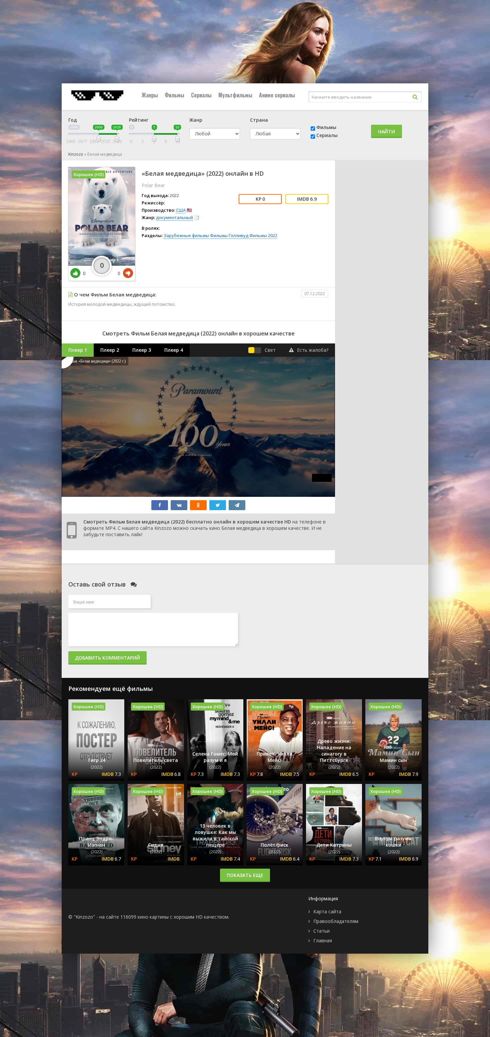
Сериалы (201, 95)
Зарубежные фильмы (186, 235)
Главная (322, 940)
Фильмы (174, 95)
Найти (386, 131)
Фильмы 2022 (263, 235)
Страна (259, 120)
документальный (174, 217)
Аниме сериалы (277, 95)
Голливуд (238, 235)
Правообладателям (335, 921)
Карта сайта (327, 911)
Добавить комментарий (107, 658)
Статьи (321, 931)
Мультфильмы (235, 95)
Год (72, 120)
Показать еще (245, 875)
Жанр (195, 120)
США (181, 210)
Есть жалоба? (312, 350)
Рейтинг (138, 120)
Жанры (150, 95)
